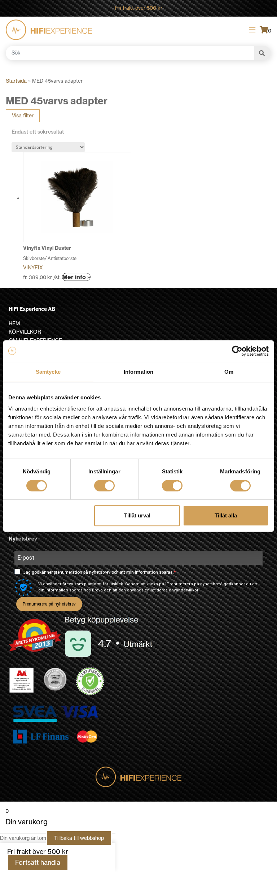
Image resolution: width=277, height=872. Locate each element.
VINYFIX (33, 267)
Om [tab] (228, 372)
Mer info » (76, 277)
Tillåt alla (226, 515)
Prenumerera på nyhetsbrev (49, 604)
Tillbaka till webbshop (79, 838)
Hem (14, 323)
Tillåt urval (137, 515)
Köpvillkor (25, 332)
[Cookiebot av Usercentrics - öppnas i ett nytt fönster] (237, 351)
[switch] (104, 485)
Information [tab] (138, 372)
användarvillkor (183, 590)
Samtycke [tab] (48, 372)
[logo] (49, 29)
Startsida (16, 81)
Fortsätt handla (37, 862)
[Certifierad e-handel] (90, 681)
